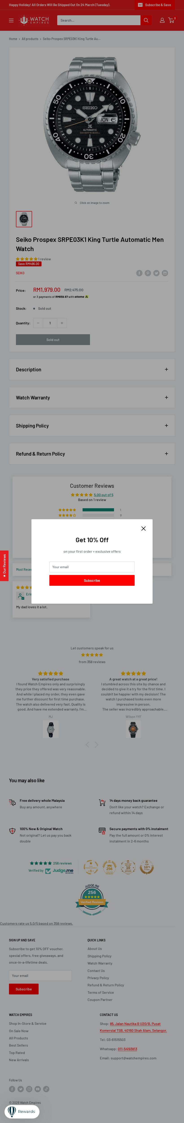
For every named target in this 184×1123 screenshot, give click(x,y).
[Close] (143, 528)
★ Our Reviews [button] (4, 565)
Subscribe (92, 580)
